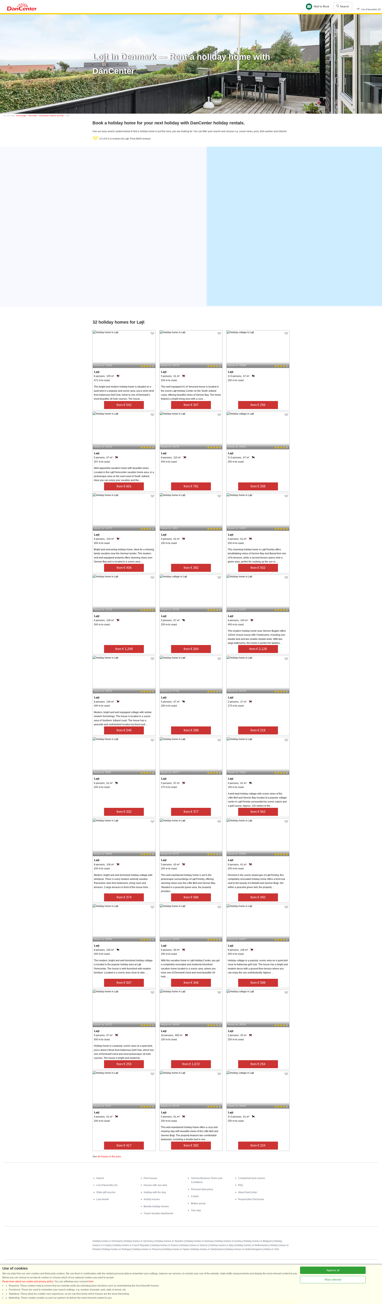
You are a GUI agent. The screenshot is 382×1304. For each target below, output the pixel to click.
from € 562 (257, 811)
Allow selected (333, 1279)
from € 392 (191, 567)
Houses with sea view (155, 1185)
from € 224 (257, 1145)
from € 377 (191, 811)
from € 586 (191, 897)
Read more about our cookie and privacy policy (27, 1281)
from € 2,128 (258, 649)
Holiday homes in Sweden (169, 1241)
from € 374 (124, 897)
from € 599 (257, 982)
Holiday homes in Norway (199, 1241)
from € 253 (124, 1064)
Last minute (102, 1199)
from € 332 (124, 811)
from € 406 (124, 567)
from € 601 (124, 486)
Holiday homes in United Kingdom (243, 1249)
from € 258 (257, 486)
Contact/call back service (251, 1178)
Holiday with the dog (155, 1192)
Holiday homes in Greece (194, 1245)
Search (344, 6)
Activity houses (152, 1199)
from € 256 (257, 405)
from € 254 (257, 1064)
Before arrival (198, 1203)
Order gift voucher (106, 1192)
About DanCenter (247, 1192)
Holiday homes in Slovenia (147, 1249)
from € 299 (191, 730)
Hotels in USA (271, 1249)
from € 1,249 (124, 649)
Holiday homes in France (164, 1245)
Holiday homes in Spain (176, 1249)
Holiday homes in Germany (138, 1241)
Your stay (196, 1210)
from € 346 (191, 982)
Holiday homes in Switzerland (207, 1249)
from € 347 (191, 405)
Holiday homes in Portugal (116, 1249)
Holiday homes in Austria (228, 1241)
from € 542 (124, 405)
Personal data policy (202, 1189)
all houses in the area (109, 1156)
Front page (21, 115)
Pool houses (150, 1178)
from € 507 (124, 982)
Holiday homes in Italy (221, 1245)
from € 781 (191, 486)
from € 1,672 (191, 1064)
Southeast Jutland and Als (51, 115)
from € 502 (257, 567)
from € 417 (124, 1145)
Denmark (33, 115)
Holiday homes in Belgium (258, 1241)
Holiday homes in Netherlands (251, 1245)
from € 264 (191, 649)
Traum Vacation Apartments (158, 1213)
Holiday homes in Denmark (107, 1241)
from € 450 (257, 897)
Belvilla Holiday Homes (156, 1206)
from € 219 (257, 730)
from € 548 (124, 730)
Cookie (195, 1196)
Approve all (332, 1270)
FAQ (240, 1185)
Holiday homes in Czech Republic (131, 1245)
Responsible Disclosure (251, 1199)
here (91, 1281)
